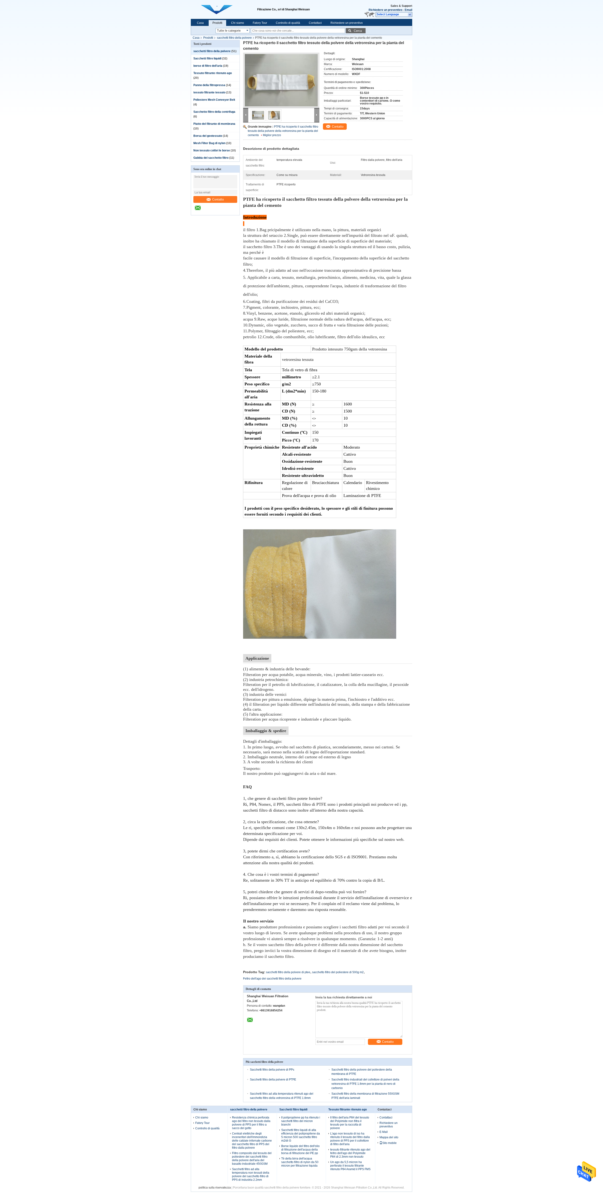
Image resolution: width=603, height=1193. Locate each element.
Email (408, 10)
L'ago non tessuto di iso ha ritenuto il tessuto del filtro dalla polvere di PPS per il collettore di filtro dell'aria (350, 1139)
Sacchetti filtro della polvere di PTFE (273, 1079)
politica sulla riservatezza (215, 1187)
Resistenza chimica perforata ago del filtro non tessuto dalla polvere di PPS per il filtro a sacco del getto (251, 1123)
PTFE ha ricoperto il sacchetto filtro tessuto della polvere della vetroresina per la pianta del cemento (283, 131)
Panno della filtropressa (209, 85)
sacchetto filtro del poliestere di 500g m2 (338, 972)
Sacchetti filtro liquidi (207, 58)
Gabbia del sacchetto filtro (210, 157)
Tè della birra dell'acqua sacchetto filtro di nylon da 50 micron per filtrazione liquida (299, 1162)
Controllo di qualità (288, 23)
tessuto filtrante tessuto (209, 92)
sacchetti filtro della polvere (234, 37)
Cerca (358, 31)
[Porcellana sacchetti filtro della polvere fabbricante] (224, 9)
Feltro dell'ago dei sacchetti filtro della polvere (272, 978)
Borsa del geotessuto (207, 136)
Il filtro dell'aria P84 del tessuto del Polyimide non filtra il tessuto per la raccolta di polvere (349, 1123)
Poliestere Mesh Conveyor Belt (214, 99)
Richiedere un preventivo (385, 10)
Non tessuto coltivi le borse (211, 150)
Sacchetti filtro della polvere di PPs (272, 1069)
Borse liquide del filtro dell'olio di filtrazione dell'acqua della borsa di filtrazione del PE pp (300, 1149)
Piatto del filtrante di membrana (214, 123)
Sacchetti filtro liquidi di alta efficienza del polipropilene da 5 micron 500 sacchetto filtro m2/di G (300, 1135)
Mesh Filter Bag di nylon (209, 143)
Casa (200, 23)
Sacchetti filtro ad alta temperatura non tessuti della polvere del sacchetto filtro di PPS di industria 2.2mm (250, 1174)
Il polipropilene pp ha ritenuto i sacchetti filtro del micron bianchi (300, 1121)
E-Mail (383, 1132)
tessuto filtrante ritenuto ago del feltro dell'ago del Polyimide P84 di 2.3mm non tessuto (350, 1153)
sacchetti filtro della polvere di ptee (288, 972)
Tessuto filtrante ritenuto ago (212, 73)
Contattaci (315, 23)
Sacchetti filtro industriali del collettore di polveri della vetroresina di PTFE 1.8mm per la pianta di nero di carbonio (365, 1084)
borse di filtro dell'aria (207, 65)
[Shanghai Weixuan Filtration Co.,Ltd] (410, 15)
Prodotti (217, 23)
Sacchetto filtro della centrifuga (214, 111)
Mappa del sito (388, 1137)
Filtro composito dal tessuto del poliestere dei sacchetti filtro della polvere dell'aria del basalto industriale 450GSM (252, 1158)
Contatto (218, 199)
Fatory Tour (260, 23)
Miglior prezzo (272, 135)
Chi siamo (237, 23)
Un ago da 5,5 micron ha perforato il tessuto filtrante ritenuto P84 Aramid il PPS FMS (350, 1165)
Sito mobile (389, 1143)
